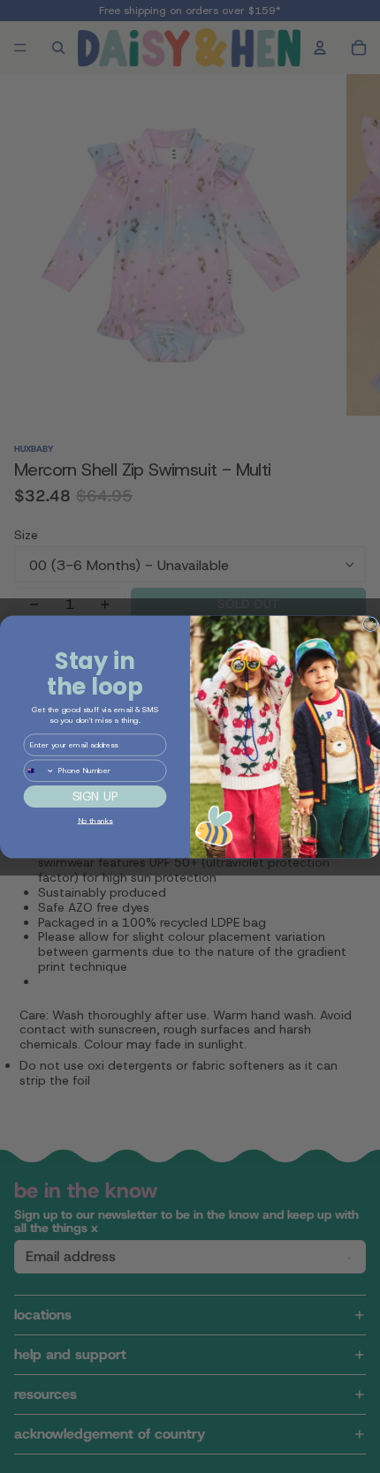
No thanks (95, 819)
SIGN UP (95, 796)
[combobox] (39, 770)
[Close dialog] (370, 623)
